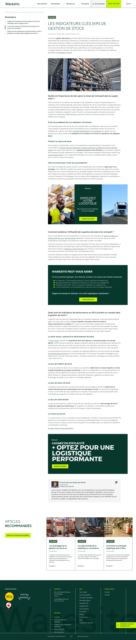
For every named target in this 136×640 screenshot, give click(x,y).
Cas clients (82, 611)
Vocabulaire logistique (86, 623)
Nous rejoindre (59, 632)
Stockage (15, 12)
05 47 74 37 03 (113, 4)
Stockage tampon (85, 600)
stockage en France (65, 53)
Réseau (81, 614)
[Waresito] (10, 4)
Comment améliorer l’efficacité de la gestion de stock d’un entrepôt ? (23, 27)
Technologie (55, 4)
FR (127, 4)
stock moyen (54, 341)
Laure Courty (51, 34)
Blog (11, 12)
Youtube (107, 595)
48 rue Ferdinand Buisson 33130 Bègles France (62, 594)
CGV (71, 636)
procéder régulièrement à (82, 131)
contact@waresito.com (61, 599)
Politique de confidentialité (56, 636)
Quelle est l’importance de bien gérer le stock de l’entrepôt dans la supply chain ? (23, 22)
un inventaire (96, 131)
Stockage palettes (85, 595)
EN (130, 4)
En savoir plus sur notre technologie (60, 428)
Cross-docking (84, 609)
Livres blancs (83, 617)
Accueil (7, 12)
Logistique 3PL (84, 603)
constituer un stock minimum (74, 249)
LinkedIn (107, 592)
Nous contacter (59, 629)
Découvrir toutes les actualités (18, 535)
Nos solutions (42, 4)
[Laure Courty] (116, 482)
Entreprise (85, 4)
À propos (57, 617)
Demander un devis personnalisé (127, 625)
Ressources (71, 4)
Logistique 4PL (84, 606)
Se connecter (100, 4)
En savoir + (52, 566)
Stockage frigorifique (86, 598)
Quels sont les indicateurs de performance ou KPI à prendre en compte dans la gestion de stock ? (24, 32)
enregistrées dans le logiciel (57, 354)
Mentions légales (83, 636)
